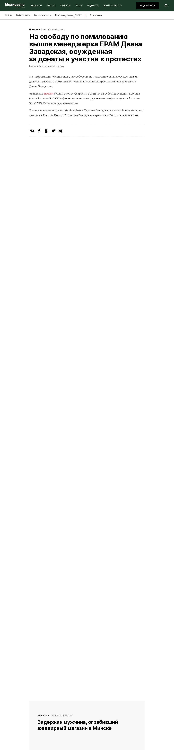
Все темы (96, 15)
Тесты (79, 5)
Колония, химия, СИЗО (68, 15)
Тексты (51, 5)
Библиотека (23, 15)
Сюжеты (65, 5)
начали (49, 93)
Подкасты (93, 5)
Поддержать (147, 5)
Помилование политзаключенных (46, 66)
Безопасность (113, 5)
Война (8, 15)
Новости (36, 5)
